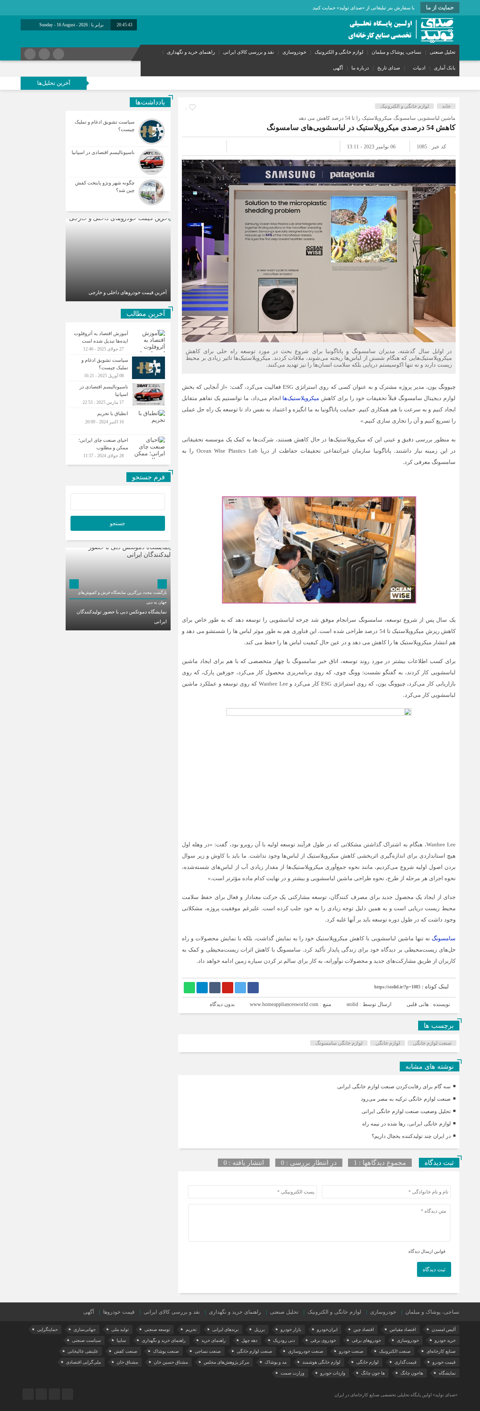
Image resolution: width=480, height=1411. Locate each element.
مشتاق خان (127, 1362)
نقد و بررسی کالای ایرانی (248, 52)
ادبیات (419, 68)
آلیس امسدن (444, 1329)
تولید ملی (120, 1329)
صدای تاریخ (388, 68)
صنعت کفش (125, 1351)
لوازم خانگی (387, 1043)
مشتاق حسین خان (171, 1362)
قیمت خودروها (119, 1312)
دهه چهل (249, 1340)
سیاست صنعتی (86, 1340)
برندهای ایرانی (225, 1329)
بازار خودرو (290, 1329)
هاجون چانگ (411, 1373)
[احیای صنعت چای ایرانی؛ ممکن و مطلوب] (118, 447)
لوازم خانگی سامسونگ (339, 1043)
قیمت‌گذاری (405, 1362)
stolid (352, 1004)
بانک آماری (445, 68)
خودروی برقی (323, 1340)
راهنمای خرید (213, 1340)
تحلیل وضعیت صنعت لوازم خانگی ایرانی (406, 1111)
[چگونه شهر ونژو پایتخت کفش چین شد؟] (118, 191)
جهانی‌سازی (85, 1329)
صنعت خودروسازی (305, 1351)
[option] (118, 260)
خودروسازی (294, 52)
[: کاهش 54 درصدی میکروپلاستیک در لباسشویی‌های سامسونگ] (196, 146)
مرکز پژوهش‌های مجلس (226, 1362)
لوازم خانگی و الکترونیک (339, 52)
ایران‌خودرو (327, 1329)
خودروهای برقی (366, 1340)
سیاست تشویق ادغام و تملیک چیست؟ (101, 83)
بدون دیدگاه (222, 1004)
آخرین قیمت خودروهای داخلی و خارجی (127, 292)
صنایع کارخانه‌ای (441, 1351)
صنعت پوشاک (166, 1351)
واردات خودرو (332, 1373)
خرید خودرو (445, 1340)
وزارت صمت (292, 1373)
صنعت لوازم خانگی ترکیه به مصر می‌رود (406, 1099)
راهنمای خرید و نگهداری (191, 52)
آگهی (338, 68)
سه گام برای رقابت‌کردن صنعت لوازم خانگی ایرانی (394, 1086)
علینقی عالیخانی (83, 1351)
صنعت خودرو (351, 1351)
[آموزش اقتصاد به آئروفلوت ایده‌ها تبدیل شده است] (118, 341)
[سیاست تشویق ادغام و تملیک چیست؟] (118, 131)
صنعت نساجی (208, 1351)
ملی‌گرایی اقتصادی (83, 1362)
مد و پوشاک (275, 1362)
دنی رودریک (284, 1340)
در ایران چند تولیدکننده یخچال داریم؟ (411, 1136)
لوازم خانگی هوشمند (321, 1362)
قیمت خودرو (444, 1362)
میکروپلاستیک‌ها (300, 398)
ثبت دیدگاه (434, 1269)
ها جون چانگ (373, 1373)
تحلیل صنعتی (443, 52)
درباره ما (360, 68)
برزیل (259, 1329)
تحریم (191, 1329)
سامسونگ (444, 938)
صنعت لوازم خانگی (432, 1043)
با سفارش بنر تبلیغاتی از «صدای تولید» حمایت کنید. (363, 8)
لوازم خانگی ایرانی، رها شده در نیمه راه (406, 1124)
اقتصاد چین (363, 1329)
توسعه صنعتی (157, 1329)
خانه (446, 106)
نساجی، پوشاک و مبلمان (397, 52)
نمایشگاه (447, 1373)
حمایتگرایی (47, 1329)
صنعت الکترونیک (395, 1351)
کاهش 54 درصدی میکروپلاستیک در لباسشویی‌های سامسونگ (361, 127)
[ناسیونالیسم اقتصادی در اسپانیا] (118, 162)
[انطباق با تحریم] (118, 421)
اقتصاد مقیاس (403, 1329)
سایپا (121, 1340)
